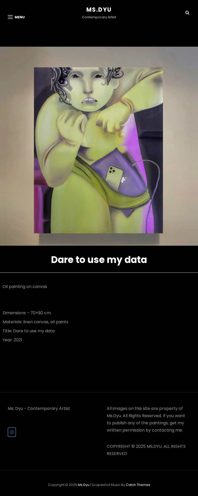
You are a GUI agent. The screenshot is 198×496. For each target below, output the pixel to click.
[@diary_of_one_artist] (12, 432)
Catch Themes (138, 484)
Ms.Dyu (99, 10)
